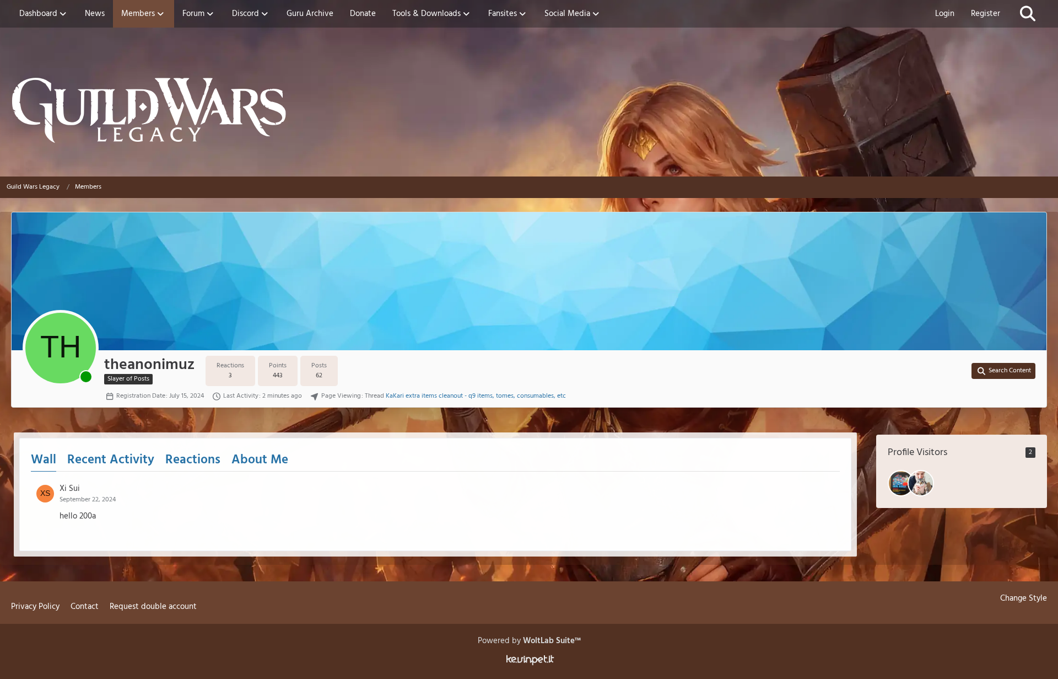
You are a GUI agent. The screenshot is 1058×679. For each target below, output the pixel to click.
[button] (1003, 371)
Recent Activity (110, 460)
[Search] (1027, 14)
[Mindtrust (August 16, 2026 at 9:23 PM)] (901, 483)
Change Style (1023, 598)
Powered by (529, 641)
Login (944, 13)
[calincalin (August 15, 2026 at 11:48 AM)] (921, 483)
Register (985, 13)
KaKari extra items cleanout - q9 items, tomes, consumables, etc (476, 396)
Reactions (192, 460)
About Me (259, 460)
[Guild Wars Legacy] (529, 110)
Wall (43, 460)
